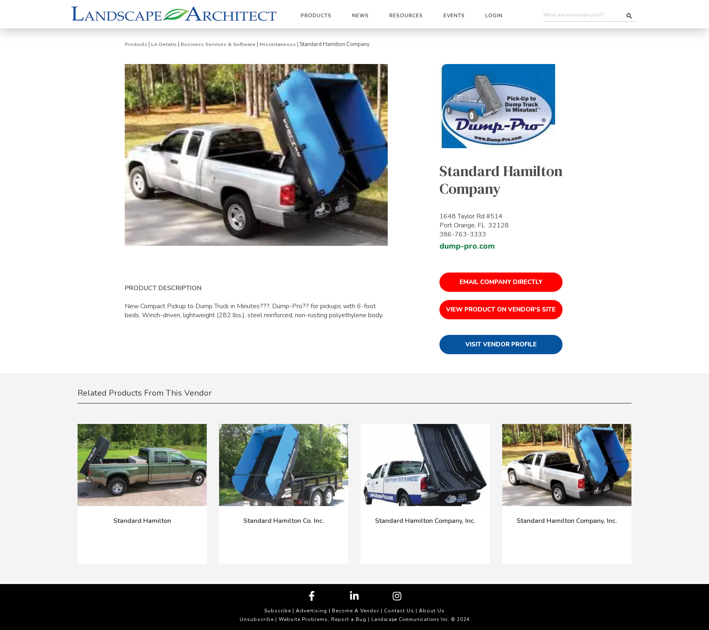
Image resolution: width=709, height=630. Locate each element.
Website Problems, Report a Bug (322, 619)
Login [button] (494, 15)
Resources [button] (406, 15)
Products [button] (316, 15)
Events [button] (454, 15)
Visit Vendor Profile (501, 344)
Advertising (311, 610)
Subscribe (277, 610)
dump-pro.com (467, 246)
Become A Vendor (355, 610)
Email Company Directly (501, 282)
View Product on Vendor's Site (501, 309)
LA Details (164, 44)
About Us (432, 610)
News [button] (360, 15)
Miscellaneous (277, 44)
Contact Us (399, 610)
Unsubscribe (257, 619)
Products (136, 44)
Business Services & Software (218, 44)
